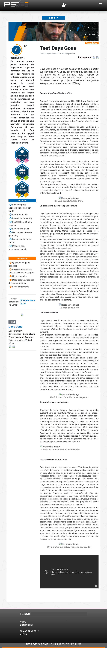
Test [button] (52, 17)
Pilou (73, 54)
